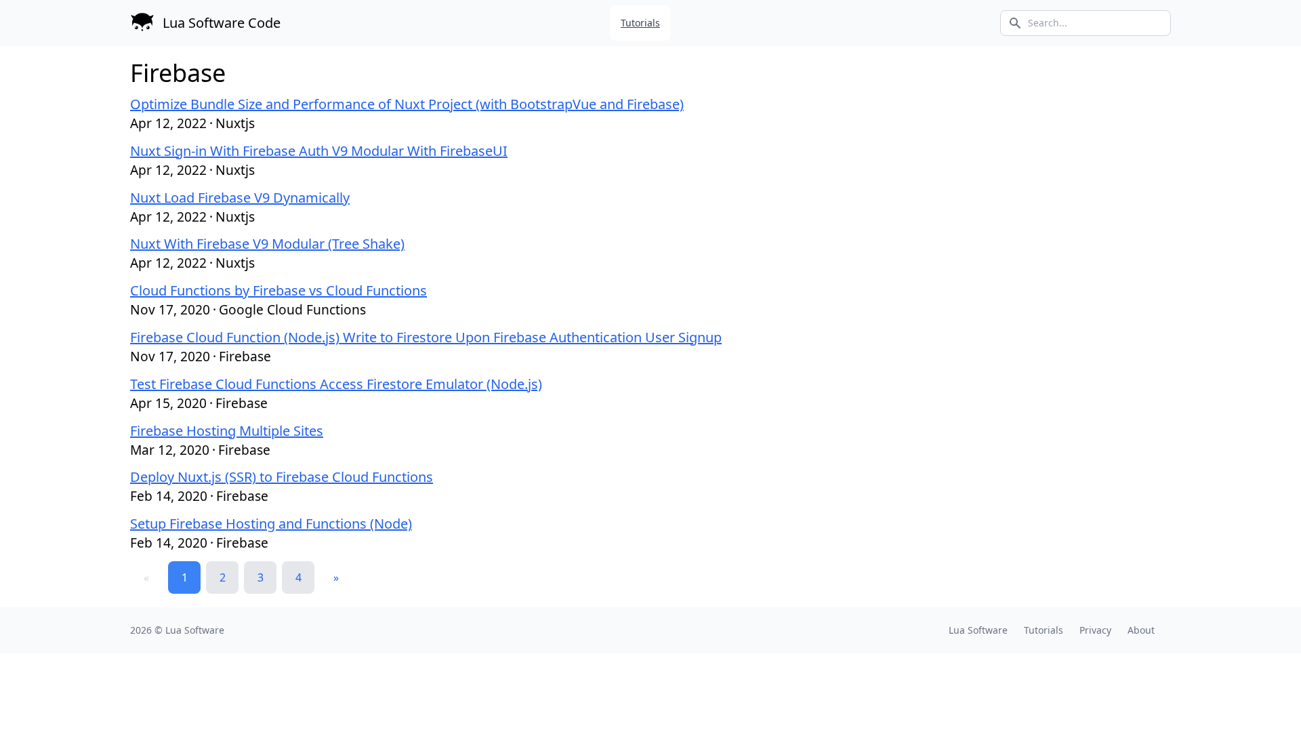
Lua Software (194, 630)
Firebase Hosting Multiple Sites (226, 431)
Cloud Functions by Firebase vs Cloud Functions (278, 290)
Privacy (1095, 630)
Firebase (245, 356)
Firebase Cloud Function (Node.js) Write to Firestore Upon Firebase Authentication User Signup (426, 337)
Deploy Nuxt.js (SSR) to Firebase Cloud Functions (281, 477)
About (1141, 630)
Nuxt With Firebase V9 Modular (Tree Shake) (267, 244)
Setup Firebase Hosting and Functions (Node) (271, 523)
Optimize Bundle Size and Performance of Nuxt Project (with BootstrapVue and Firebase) (407, 104)
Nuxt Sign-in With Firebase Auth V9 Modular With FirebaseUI (319, 151)
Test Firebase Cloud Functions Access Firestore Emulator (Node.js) (336, 384)
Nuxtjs (235, 123)
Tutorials (640, 22)
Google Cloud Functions (292, 309)
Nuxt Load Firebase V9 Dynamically (240, 197)
